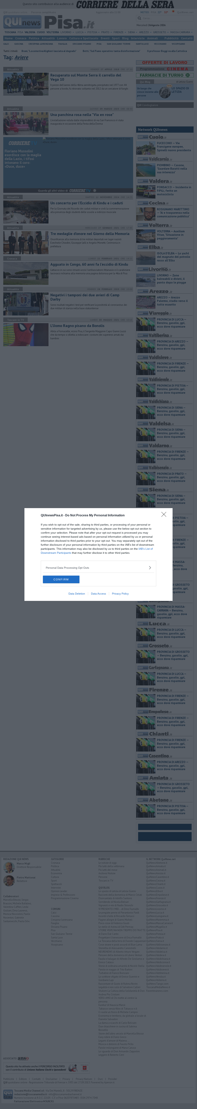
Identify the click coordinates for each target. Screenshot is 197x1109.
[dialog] (98, 554)
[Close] (165, 515)
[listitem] (98, 568)
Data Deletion (76, 593)
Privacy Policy (120, 593)
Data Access (98, 593)
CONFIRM (61, 579)
